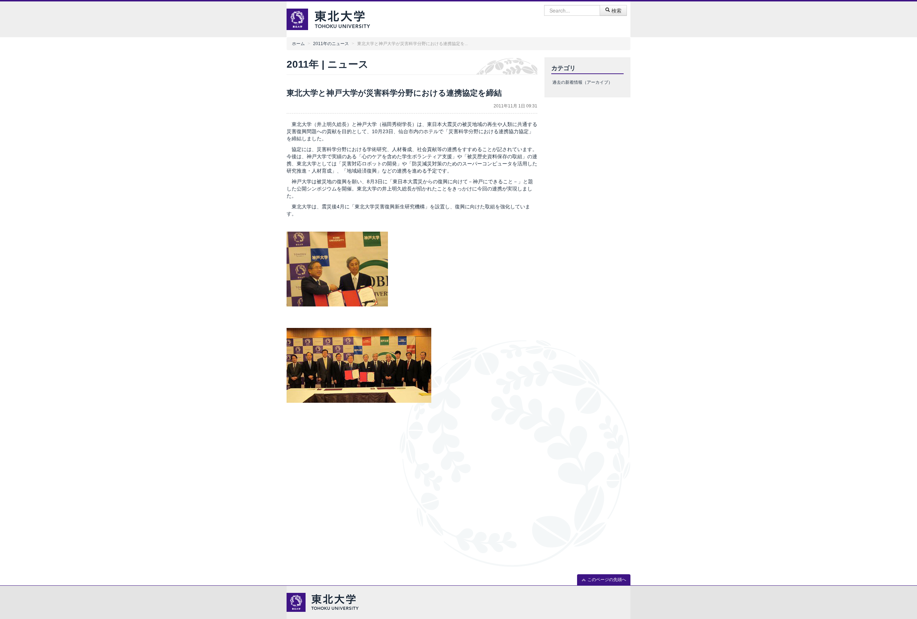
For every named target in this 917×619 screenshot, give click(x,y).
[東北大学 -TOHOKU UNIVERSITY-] (342, 18)
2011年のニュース (331, 43)
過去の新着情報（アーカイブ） (582, 82)
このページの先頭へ (606, 579)
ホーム (298, 43)
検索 (615, 10)
